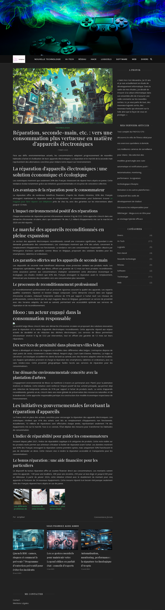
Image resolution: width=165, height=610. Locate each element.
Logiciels (106, 59)
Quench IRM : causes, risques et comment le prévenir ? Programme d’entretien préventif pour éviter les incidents (28, 561)
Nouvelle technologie (48, 59)
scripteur (21, 517)
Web (134, 59)
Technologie (63, 128)
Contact (16, 600)
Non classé (122, 253)
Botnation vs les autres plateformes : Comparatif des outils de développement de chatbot (133, 196)
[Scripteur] (19, 59)
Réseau (82, 59)
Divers (144, 59)
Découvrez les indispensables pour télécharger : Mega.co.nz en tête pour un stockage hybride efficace (134, 213)
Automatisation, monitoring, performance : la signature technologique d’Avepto (129, 178)
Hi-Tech (69, 59)
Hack (93, 59)
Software (121, 59)
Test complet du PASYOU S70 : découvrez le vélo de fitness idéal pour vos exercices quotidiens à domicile (134, 137)
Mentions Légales (21, 603)
